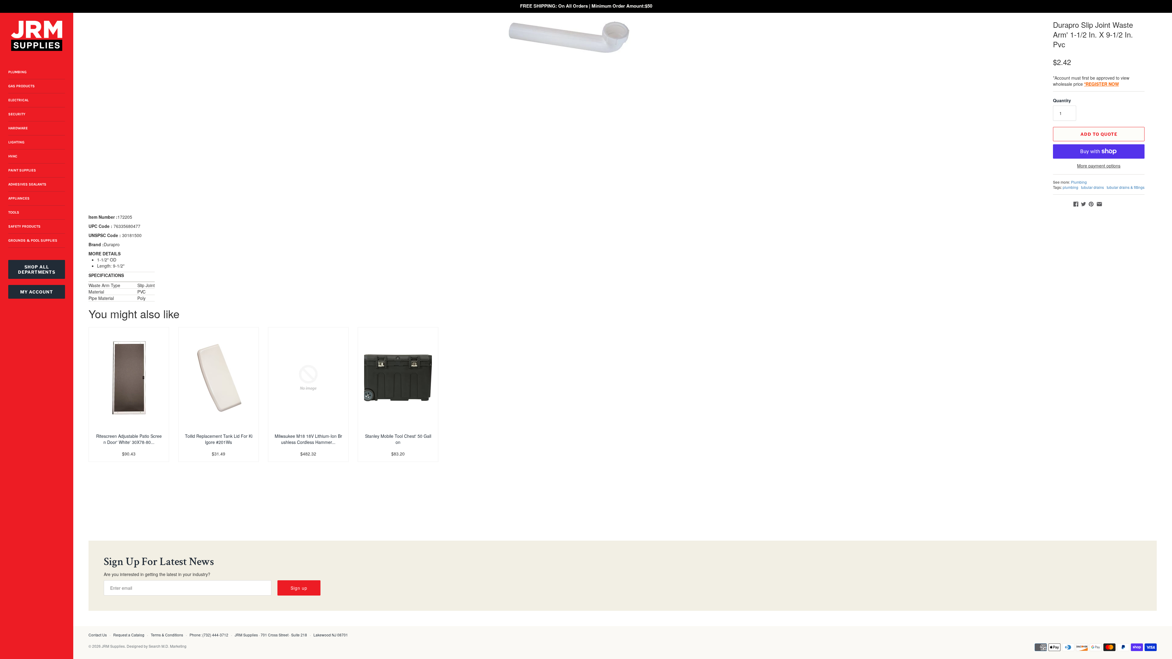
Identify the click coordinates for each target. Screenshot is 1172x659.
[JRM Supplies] (36, 36)
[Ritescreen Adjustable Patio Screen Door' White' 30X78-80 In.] (129, 377)
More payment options (1098, 166)
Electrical (18, 100)
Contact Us (98, 634)
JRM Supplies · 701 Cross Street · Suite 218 (271, 634)
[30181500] (569, 36)
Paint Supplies (22, 170)
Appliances (19, 198)
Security (16, 114)
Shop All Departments (36, 269)
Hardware (18, 128)
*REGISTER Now (1101, 84)
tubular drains (1092, 187)
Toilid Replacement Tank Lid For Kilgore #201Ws (218, 439)
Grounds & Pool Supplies (32, 240)
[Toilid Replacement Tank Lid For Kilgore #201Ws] (218, 377)
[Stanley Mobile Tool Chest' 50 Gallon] (398, 377)
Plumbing (17, 72)
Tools (13, 212)
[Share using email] (1099, 204)
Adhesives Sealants (27, 184)
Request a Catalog (128, 634)
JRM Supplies (113, 646)
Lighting (16, 142)
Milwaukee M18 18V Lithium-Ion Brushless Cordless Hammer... (308, 439)
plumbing (1070, 187)
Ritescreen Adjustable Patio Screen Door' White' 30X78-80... (129, 439)
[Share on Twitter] (1083, 204)
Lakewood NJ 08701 (330, 634)
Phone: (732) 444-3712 (209, 634)
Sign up (299, 588)
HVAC (12, 156)
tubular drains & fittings (1126, 187)
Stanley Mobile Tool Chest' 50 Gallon (398, 439)
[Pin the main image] (1091, 204)
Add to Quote (1098, 134)
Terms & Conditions (167, 634)
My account (36, 291)
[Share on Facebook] (1075, 204)
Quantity (1062, 100)
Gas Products (21, 86)
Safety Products (24, 226)
